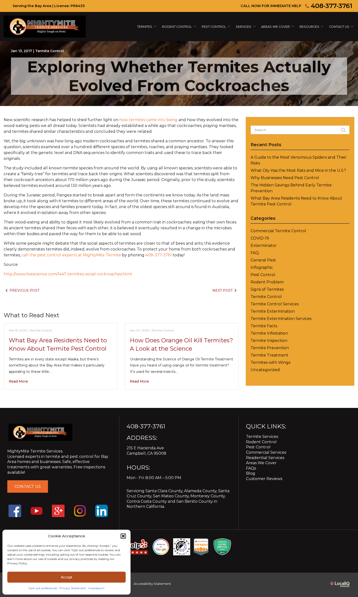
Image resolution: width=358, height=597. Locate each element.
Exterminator (264, 245)
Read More (18, 381)
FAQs (251, 468)
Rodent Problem (267, 282)
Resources (309, 27)
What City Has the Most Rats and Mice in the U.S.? (298, 170)
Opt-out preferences (42, 588)
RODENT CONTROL (177, 27)
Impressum (96, 588)
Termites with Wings (270, 362)
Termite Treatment (269, 355)
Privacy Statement (72, 588)
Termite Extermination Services (281, 318)
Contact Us (339, 27)
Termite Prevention (270, 348)
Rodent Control (261, 442)
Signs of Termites (267, 289)
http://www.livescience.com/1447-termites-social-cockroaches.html (68, 274)
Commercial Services (266, 452)
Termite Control (49, 51)
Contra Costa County (147, 501)
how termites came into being (148, 119)
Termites (144, 27)
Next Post (222, 290)
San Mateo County (171, 496)
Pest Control (214, 27)
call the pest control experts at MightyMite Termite (71, 255)
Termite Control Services (275, 304)
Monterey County (207, 496)
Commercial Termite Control (278, 231)
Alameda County (200, 491)
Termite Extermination (273, 311)
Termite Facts (264, 326)
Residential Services (265, 457)
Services (243, 27)
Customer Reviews (264, 478)
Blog (250, 473)
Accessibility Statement (152, 584)
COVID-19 (260, 238)
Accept (66, 577)
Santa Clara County (163, 491)
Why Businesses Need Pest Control (285, 177)
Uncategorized (265, 369)
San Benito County (194, 501)
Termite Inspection (269, 340)
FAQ (255, 252)
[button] (123, 536)
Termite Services (262, 436)
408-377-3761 (331, 6)
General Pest (263, 260)
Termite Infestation (269, 333)
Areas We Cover (275, 27)
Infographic (262, 267)
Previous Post (24, 290)
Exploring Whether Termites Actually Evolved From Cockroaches (179, 76)
